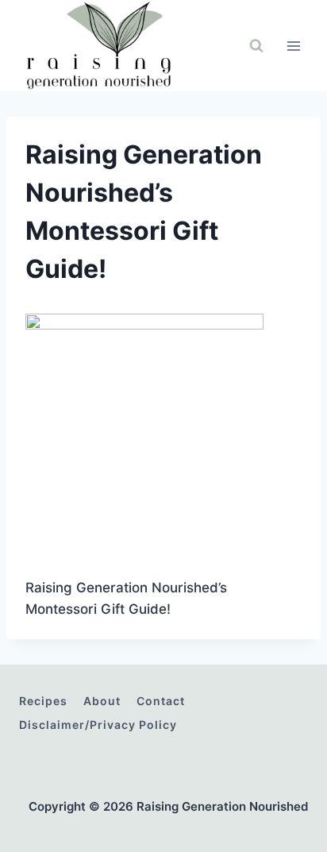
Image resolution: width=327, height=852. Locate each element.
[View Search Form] (256, 46)
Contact (161, 700)
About (102, 700)
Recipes (43, 700)
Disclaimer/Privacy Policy (98, 724)
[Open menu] (293, 45)
